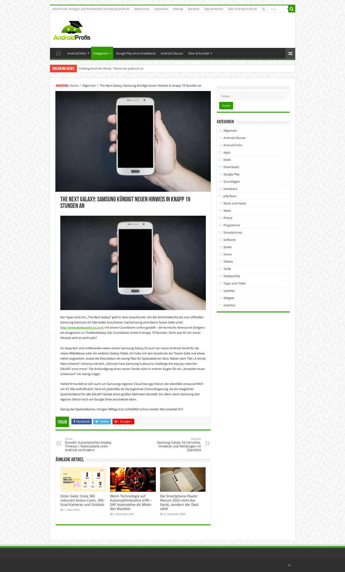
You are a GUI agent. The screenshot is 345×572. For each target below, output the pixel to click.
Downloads (231, 167)
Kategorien (100, 53)
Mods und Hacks (234, 203)
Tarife (227, 269)
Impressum (161, 9)
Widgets (228, 298)
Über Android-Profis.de (242, 9)
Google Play (231, 174)
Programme (231, 225)
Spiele (227, 247)
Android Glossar (172, 53)
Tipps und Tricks (234, 283)
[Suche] (291, 8)
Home (58, 53)
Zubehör (229, 305)
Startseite (193, 9)
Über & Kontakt (198, 53)
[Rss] (263, 9)
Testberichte (231, 276)
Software (229, 240)
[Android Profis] (72, 29)
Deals (227, 159)
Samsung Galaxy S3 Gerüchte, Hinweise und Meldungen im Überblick (179, 445)
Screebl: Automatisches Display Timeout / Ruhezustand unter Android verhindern (88, 445)
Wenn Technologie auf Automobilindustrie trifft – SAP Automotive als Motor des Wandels (131, 502)
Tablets (228, 261)
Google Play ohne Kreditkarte (136, 53)
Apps (226, 152)
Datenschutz (141, 9)
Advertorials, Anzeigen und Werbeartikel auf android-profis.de (90, 9)
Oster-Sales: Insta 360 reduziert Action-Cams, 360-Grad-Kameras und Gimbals (82, 500)
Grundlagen (231, 181)
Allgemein (89, 85)
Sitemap (178, 9)
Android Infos (76, 53)
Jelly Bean (230, 196)
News (227, 210)
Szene (227, 254)
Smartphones (232, 232)
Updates (229, 290)
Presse (227, 218)
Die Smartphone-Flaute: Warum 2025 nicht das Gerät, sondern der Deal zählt (179, 502)
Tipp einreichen (213, 9)
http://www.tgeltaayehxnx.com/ (82, 327)
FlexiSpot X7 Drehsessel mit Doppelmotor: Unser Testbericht (117, 68)
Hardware (230, 189)
